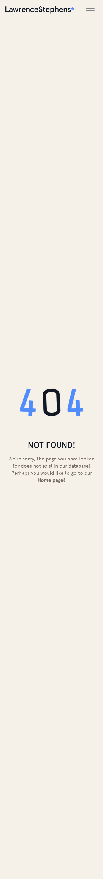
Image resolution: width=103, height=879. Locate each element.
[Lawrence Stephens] (39, 11)
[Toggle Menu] (90, 10)
